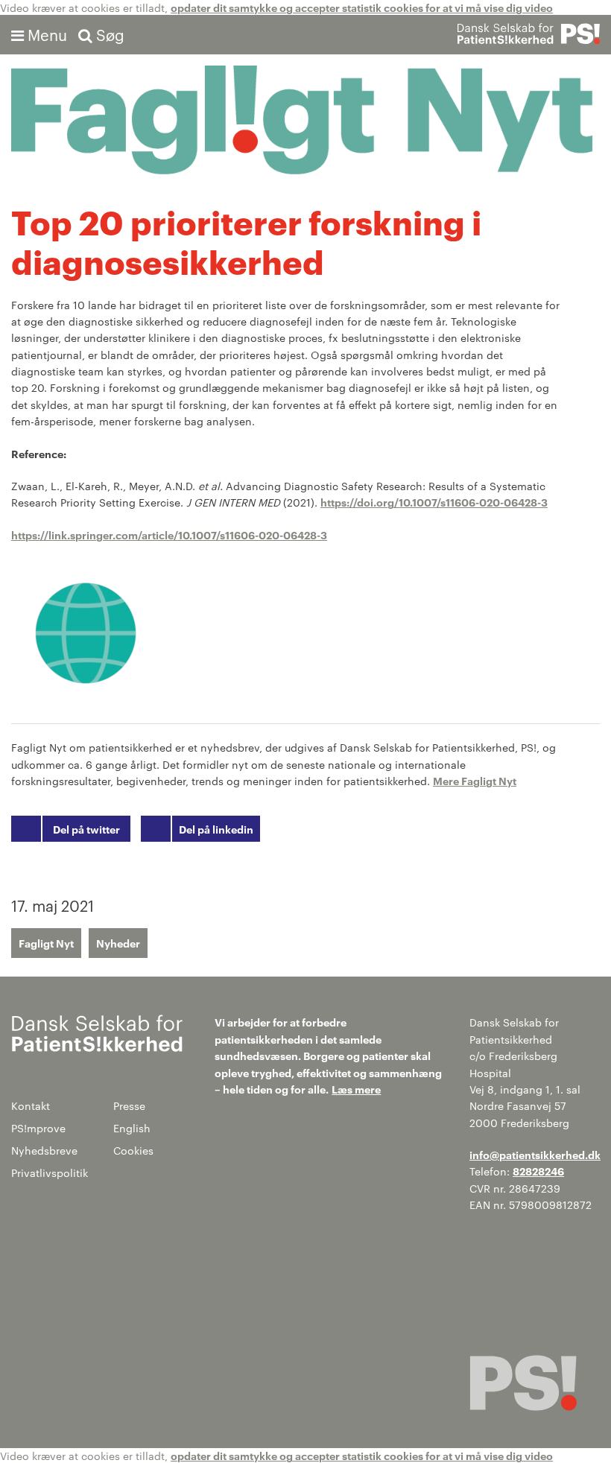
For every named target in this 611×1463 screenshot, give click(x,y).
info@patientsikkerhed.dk (535, 1154)
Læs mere (356, 1089)
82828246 (538, 1171)
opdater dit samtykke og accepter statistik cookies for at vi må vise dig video (362, 7)
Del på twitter (86, 829)
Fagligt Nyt (46, 943)
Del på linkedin (216, 829)
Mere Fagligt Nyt (474, 780)
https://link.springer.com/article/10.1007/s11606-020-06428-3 (169, 534)
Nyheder (118, 943)
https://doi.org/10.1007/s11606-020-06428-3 (434, 502)
